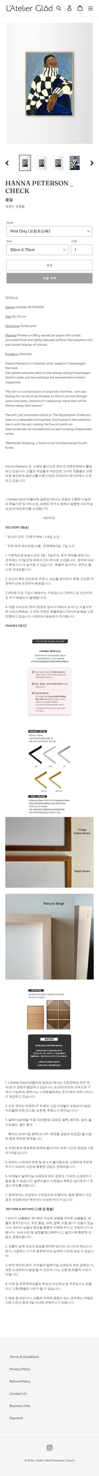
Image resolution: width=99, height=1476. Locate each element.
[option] (25, 163)
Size (9, 241)
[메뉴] (90, 8)
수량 (74, 241)
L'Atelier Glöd (42, 1460)
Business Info (20, 1406)
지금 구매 (49, 278)
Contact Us (18, 1394)
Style (9, 222)
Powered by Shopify (63, 1460)
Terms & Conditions (24, 1357)
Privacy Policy (20, 1369)
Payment (16, 1418)
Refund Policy (20, 1381)
